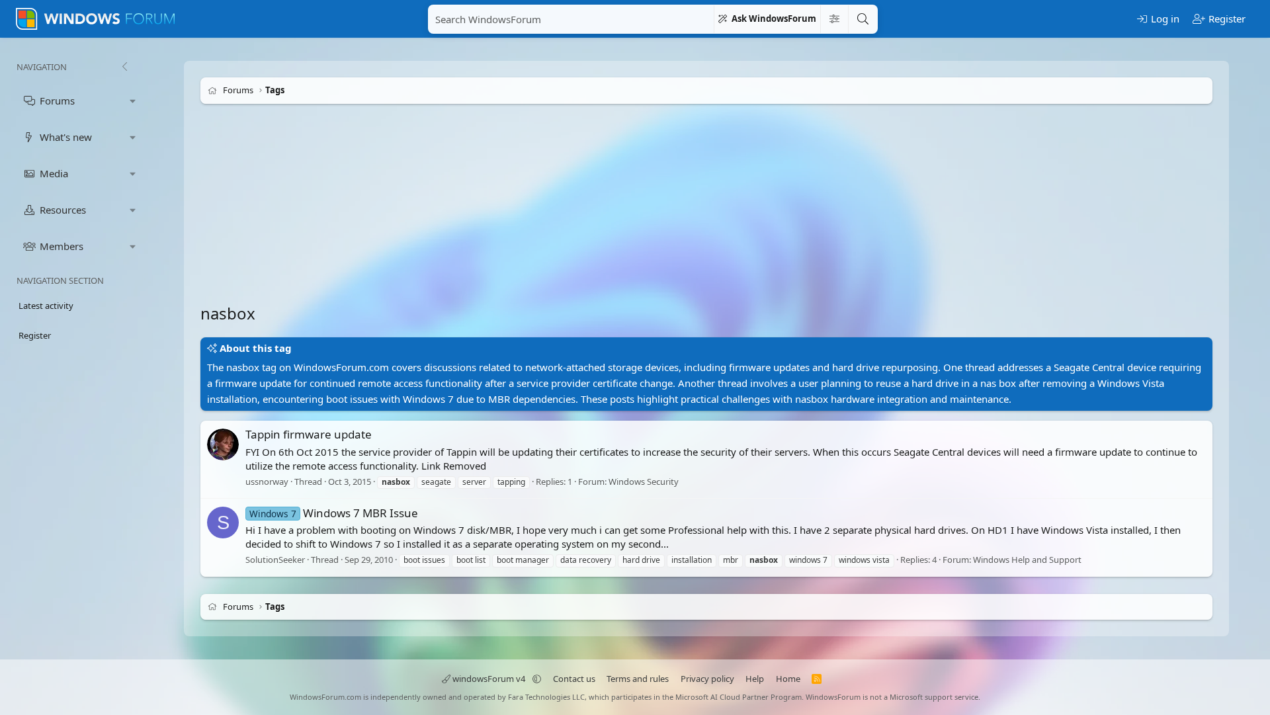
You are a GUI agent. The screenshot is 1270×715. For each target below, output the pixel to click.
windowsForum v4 (488, 679)
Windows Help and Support (1027, 560)
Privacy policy (707, 679)
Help (754, 679)
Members (61, 246)
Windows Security (644, 481)
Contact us (574, 679)
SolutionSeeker (275, 560)
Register (35, 335)
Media (54, 173)
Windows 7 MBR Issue (333, 513)
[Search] (862, 19)
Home (788, 679)
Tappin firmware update (308, 434)
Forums (57, 100)
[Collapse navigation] (124, 67)
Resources (63, 209)
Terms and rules (638, 679)
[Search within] (834, 19)
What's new (66, 137)
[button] (133, 101)
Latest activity (46, 306)
